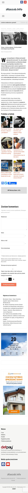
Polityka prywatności (6, 441)
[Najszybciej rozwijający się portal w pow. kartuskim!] (14, 9)
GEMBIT (14, 489)
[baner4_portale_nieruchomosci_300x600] (14, 393)
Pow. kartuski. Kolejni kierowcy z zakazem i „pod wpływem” (6, 130)
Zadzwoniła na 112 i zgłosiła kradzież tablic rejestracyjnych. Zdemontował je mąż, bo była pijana (19, 153)
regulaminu (24, 255)
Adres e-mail (4, 240)
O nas (2, 432)
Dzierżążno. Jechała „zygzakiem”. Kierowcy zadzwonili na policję (6, 151)
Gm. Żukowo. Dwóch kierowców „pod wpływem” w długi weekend (18, 131)
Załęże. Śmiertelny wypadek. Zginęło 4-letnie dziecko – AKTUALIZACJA (12, 300)
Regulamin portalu (5, 439)
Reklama (3, 434)
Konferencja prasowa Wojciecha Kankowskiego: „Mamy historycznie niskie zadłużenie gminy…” (12, 323)
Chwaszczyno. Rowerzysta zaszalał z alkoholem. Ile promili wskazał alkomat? (19, 175)
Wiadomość (4, 217)
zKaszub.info (14, 474)
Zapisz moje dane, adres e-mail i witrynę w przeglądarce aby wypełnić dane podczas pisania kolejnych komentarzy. (13, 273)
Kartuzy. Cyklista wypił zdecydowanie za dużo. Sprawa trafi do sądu (6, 174)
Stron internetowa (5, 248)
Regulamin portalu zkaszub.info (8, 478)
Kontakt (3, 437)
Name (2, 233)
